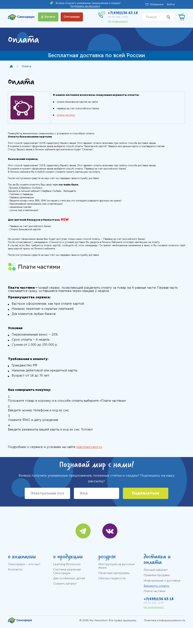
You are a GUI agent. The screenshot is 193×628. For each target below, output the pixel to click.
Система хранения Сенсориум (67, 571)
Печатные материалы (113, 573)
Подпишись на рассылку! (85, 6)
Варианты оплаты (156, 586)
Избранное (157, 4)
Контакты (15, 569)
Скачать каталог (65, 583)
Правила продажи (157, 575)
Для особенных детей (69, 578)
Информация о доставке (162, 580)
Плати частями (154, 591)
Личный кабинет (156, 570)
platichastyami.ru (89, 447)
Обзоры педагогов (112, 578)
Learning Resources (67, 564)
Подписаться (145, 493)
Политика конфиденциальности (164, 620)
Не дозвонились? (118, 21)
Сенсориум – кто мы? (24, 564)
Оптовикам (72, 16)
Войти (171, 4)
